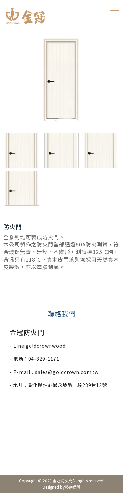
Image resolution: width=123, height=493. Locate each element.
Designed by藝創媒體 (61, 487)
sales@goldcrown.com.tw (67, 372)
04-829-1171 (43, 359)
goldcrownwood (46, 345)
